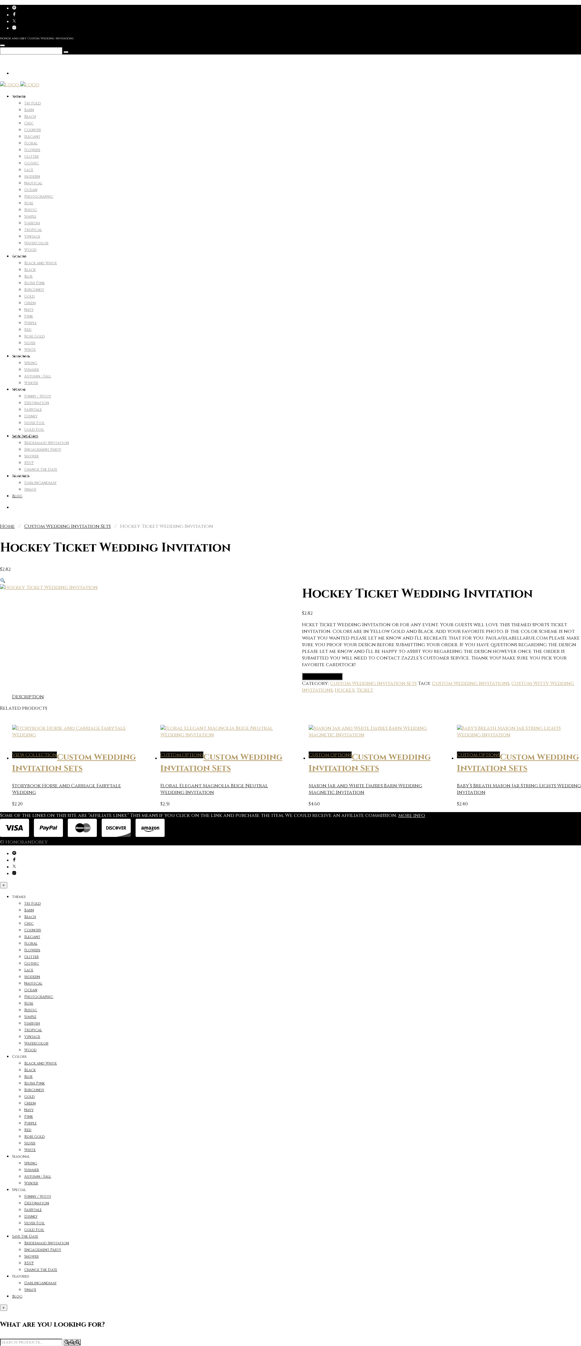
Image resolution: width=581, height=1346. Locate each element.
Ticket (364, 690)
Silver (29, 343)
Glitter (31, 156)
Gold (29, 296)
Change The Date (40, 469)
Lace (28, 169)
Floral (31, 143)
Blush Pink (34, 283)
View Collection (34, 755)
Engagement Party (42, 449)
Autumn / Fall (37, 376)
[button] (2, 581)
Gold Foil (34, 429)
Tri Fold (32, 103)
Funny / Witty (37, 396)
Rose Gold (34, 336)
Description (28, 696)
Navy (29, 309)
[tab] (28, 696)
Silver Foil (34, 422)
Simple (30, 216)
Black (30, 269)
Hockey (344, 690)
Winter (31, 382)
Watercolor (36, 243)
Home (7, 526)
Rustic (30, 209)
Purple (30, 323)
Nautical (33, 183)
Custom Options (322, 676)
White (30, 349)
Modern (32, 176)
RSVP (29, 462)
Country (32, 129)
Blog (17, 496)
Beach (30, 116)
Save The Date (25, 436)
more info (411, 815)
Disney (31, 416)
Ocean (30, 189)
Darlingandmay (40, 482)
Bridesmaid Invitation (46, 442)
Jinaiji (30, 489)
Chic (29, 123)
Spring (30, 362)
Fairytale (33, 409)
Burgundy (34, 289)
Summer (31, 369)
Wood (30, 249)
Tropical (33, 229)
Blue (28, 276)
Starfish (32, 223)
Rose (28, 203)
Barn (29, 109)
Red (27, 329)
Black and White (40, 263)
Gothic (31, 163)
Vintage (32, 236)
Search (72, 1342)
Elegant (32, 136)
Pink (28, 316)
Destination (36, 402)
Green (30, 303)
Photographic (38, 196)
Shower (31, 456)
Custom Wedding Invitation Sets (67, 526)
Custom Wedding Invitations (470, 683)
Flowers (32, 149)
